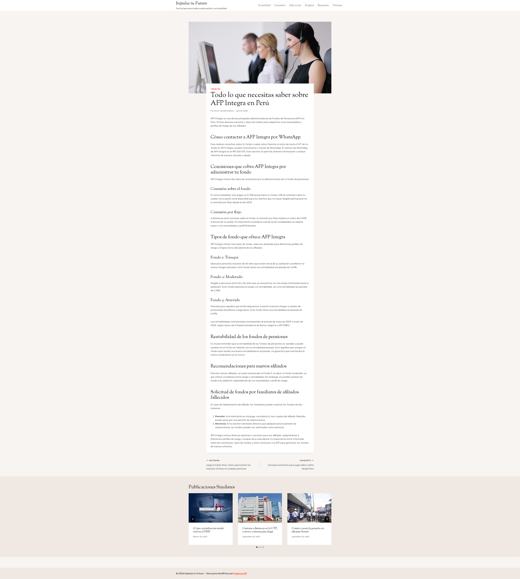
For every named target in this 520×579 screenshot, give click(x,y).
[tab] (256, 547)
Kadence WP (240, 573)
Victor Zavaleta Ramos (224, 111)
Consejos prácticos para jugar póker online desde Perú (291, 464)
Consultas (279, 5)
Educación (295, 5)
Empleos (309, 5)
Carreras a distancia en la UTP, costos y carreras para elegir (259, 530)
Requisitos (323, 5)
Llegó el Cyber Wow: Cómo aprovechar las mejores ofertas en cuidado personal (228, 464)
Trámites (337, 5)
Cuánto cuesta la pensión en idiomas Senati (308, 530)
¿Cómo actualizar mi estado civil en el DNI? (208, 530)
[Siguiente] (327, 519)
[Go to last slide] (193, 519)
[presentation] (211, 507)
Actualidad (264, 5)
